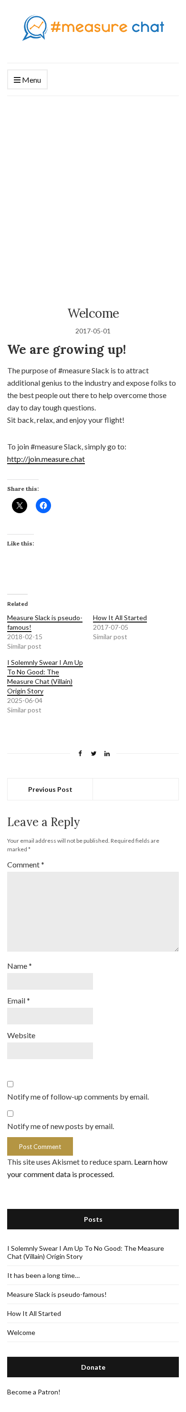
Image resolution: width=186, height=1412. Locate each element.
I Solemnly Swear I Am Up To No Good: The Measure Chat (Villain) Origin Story (45, 676)
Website (21, 1035)
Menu (31, 79)
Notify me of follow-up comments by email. (78, 1096)
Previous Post (50, 789)
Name (19, 965)
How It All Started (120, 617)
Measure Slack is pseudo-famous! (57, 1294)
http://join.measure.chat (46, 458)
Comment (25, 864)
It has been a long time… (43, 1275)
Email (18, 1000)
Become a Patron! (34, 1392)
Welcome (21, 1332)
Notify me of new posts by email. (60, 1125)
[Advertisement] (93, 193)
